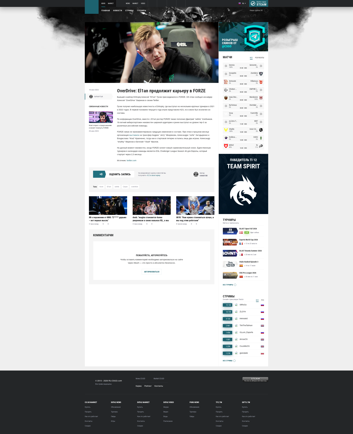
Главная (105, 10)
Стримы (129, 10)
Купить (87, 407)
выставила (134, 135)
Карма (139, 386)
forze (101, 187)
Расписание (168, 421)
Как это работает (91, 416)
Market (111, 3)
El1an (109, 187)
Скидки (88, 426)
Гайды (113, 416)
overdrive (134, 187)
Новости (117, 10)
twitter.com (131, 161)
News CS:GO (140, 378)
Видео (165, 412)
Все (251, 58)
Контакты (158, 386)
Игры (113, 421)
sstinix (117, 187)
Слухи (125, 187)
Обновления (116, 407)
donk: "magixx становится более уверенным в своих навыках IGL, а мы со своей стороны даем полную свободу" (151, 219)
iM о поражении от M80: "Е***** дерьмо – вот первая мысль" (107, 219)
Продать (88, 412)
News (103, 3)
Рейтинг (148, 386)
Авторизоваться (151, 272)
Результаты (259, 58)
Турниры (141, 10)
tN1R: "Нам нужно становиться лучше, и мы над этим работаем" (195, 219)
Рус (262, 300)
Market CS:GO (159, 378)
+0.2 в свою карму (153, 175)
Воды (165, 416)
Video (143, 3)
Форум (166, 407)
